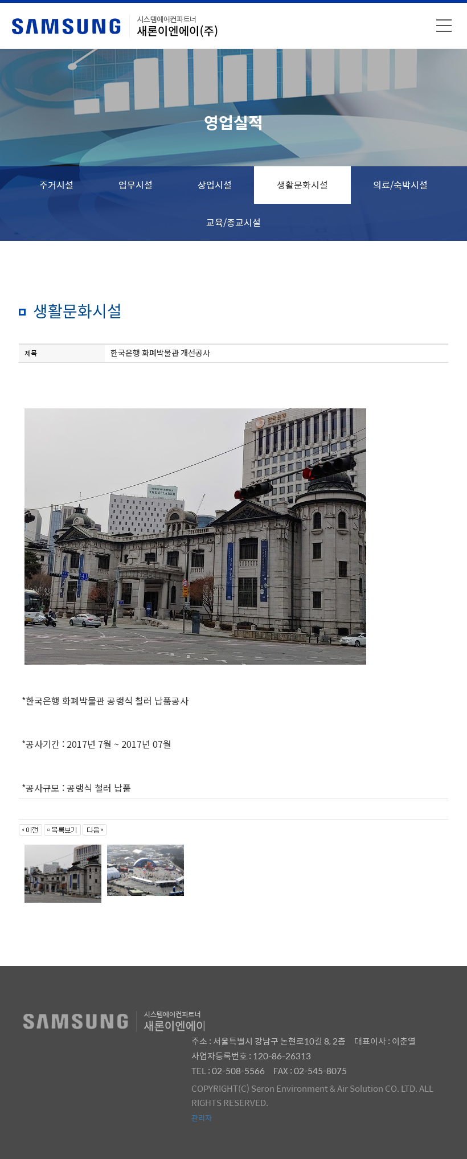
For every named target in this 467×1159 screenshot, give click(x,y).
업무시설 (135, 185)
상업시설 (215, 185)
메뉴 (444, 25)
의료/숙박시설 (400, 185)
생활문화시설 (302, 185)
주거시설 (56, 185)
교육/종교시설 (233, 222)
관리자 (201, 1118)
